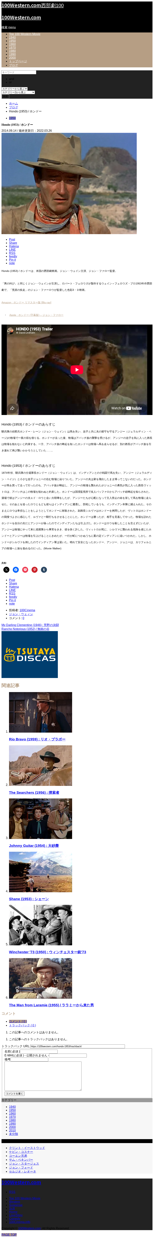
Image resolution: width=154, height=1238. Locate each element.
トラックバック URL (15, 1046)
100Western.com (21, 17)
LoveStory (16, 1215)
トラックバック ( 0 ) (22, 1025)
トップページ (18, 61)
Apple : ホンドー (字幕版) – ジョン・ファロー (36, 314)
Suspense (16, 1205)
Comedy (14, 1218)
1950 (12, 40)
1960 (12, 44)
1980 (12, 51)
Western (14, 1201)
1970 (12, 47)
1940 (12, 37)
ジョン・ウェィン (21, 614)
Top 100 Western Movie (24, 34)
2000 (12, 57)
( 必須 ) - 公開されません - (27, 1055)
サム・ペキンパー (21, 1159)
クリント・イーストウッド (27, 1147)
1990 (12, 54)
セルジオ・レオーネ (22, 1171)
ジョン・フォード (21, 1167)
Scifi (12, 1208)
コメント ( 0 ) (18, 1021)
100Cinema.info (19, 1222)
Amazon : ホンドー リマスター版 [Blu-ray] (26, 302)
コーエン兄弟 (18, 1155)
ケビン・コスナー (21, 1151)
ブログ (13, 65)
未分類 (13, 1134)
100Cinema (27, 610)
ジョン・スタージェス (24, 1163)
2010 (12, 1130)
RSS (12, 1192)
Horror (13, 1211)
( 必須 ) (12, 1051)
